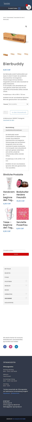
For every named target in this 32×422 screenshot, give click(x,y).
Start (4, 17)
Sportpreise (8, 281)
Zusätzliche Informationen (14, 130)
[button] (26, 26)
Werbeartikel (8, 294)
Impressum (6, 393)
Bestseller (8, 269)
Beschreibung (10, 127)
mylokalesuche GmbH (19, 419)
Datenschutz (15, 393)
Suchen (16, 254)
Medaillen (7, 286)
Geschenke (10, 17)
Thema (5, 104)
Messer (7, 290)
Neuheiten (7, 273)
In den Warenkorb (19, 112)
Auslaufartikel (9, 302)
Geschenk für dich (19, 17)
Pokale (7, 277)
